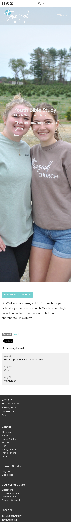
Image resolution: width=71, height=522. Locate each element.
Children (6, 432)
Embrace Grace (10, 493)
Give (4, 415)
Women (6, 442)
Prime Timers (9, 453)
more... (5, 456)
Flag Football (9, 471)
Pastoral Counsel (11, 500)
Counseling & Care (13, 484)
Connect (7, 411)
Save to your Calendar (17, 294)
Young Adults (9, 439)
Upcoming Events (14, 348)
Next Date (21, 135)
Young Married (9, 449)
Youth (17, 334)
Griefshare (7, 490)
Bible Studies (9, 403)
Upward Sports (11, 466)
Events (5, 400)
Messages (7, 407)
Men (4, 446)
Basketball (7, 475)
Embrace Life (9, 497)
